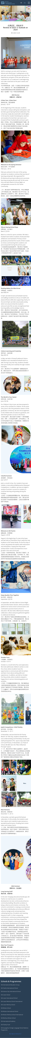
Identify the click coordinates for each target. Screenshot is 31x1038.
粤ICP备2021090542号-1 (15, 1034)
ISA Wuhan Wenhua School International (12, 1015)
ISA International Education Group (10, 985)
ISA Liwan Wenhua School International (11, 1001)
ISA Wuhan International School (9, 1011)
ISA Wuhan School (6, 1008)
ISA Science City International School (11, 991)
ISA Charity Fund (5, 1024)
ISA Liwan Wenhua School (8, 1005)
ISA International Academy (8, 1021)
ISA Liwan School (5, 995)
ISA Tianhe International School (9, 988)
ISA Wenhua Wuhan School (8, 1018)
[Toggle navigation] (28, 3)
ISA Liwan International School (9, 998)
